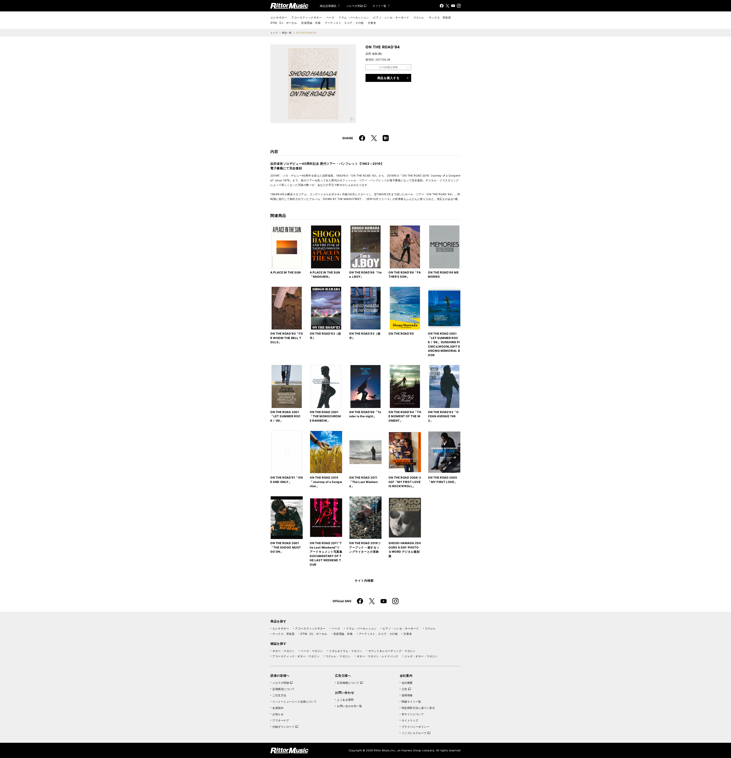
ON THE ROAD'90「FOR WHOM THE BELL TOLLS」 (286, 338)
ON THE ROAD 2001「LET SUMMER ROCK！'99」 (285, 416)
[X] (447, 6)
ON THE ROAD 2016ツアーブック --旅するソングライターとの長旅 (365, 547)
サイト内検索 (364, 580)
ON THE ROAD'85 (401, 333)
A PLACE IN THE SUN (285, 272)
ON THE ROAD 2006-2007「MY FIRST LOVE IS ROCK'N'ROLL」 (405, 482)
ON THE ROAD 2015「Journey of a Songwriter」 (326, 482)
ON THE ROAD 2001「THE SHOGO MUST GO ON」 (285, 547)
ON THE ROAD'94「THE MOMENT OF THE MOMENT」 (405, 416)
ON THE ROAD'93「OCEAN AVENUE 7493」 (443, 416)
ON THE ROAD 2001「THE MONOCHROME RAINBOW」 (325, 416)
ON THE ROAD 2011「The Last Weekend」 (363, 482)
